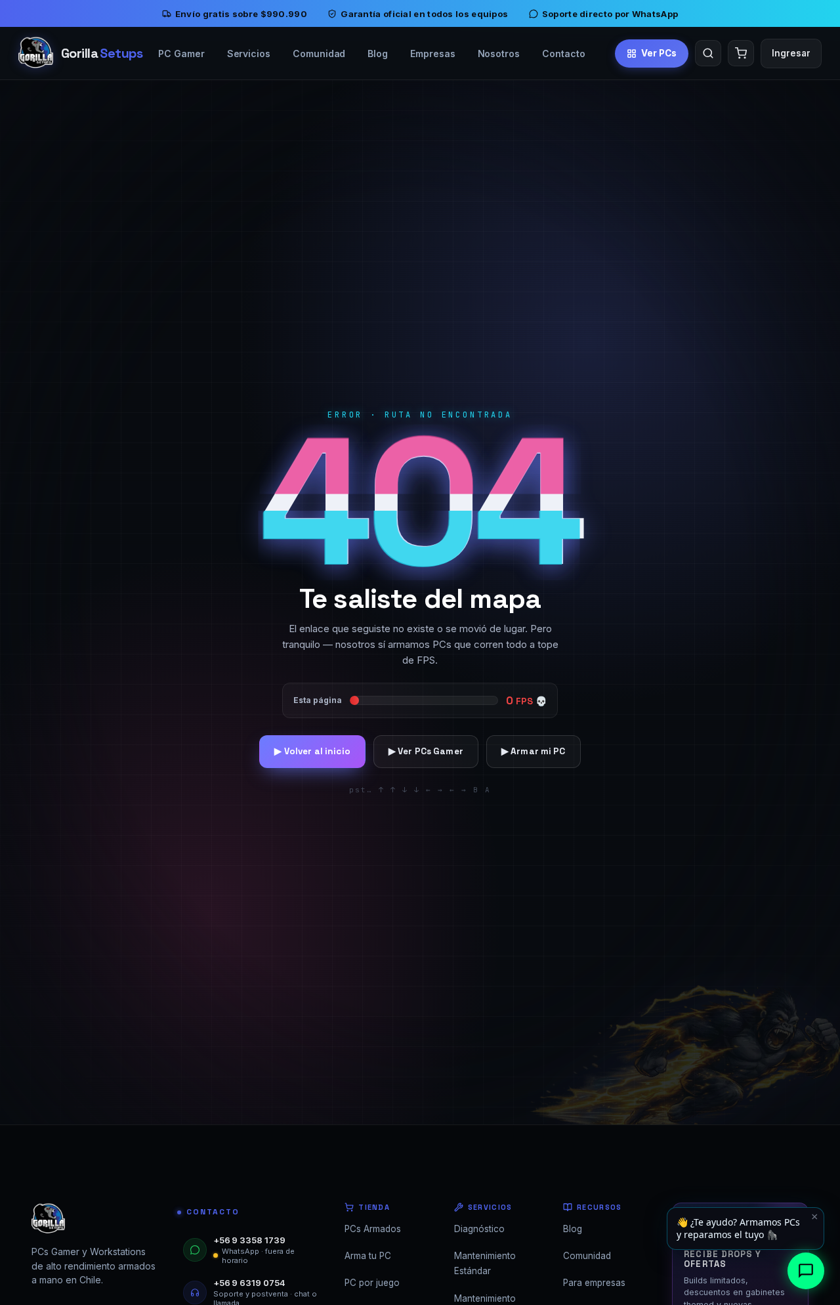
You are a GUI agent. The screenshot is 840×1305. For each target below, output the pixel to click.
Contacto (563, 53)
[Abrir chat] (806, 1270)
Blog (378, 53)
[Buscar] (708, 53)
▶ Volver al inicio (312, 751)
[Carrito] (741, 53)
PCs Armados (373, 1229)
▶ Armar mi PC (533, 751)
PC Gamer (181, 53)
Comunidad (319, 53)
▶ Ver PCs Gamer (425, 751)
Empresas (432, 53)
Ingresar (791, 53)
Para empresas (594, 1282)
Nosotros (499, 53)
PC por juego (372, 1282)
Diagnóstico (479, 1229)
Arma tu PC (368, 1256)
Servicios (248, 53)
